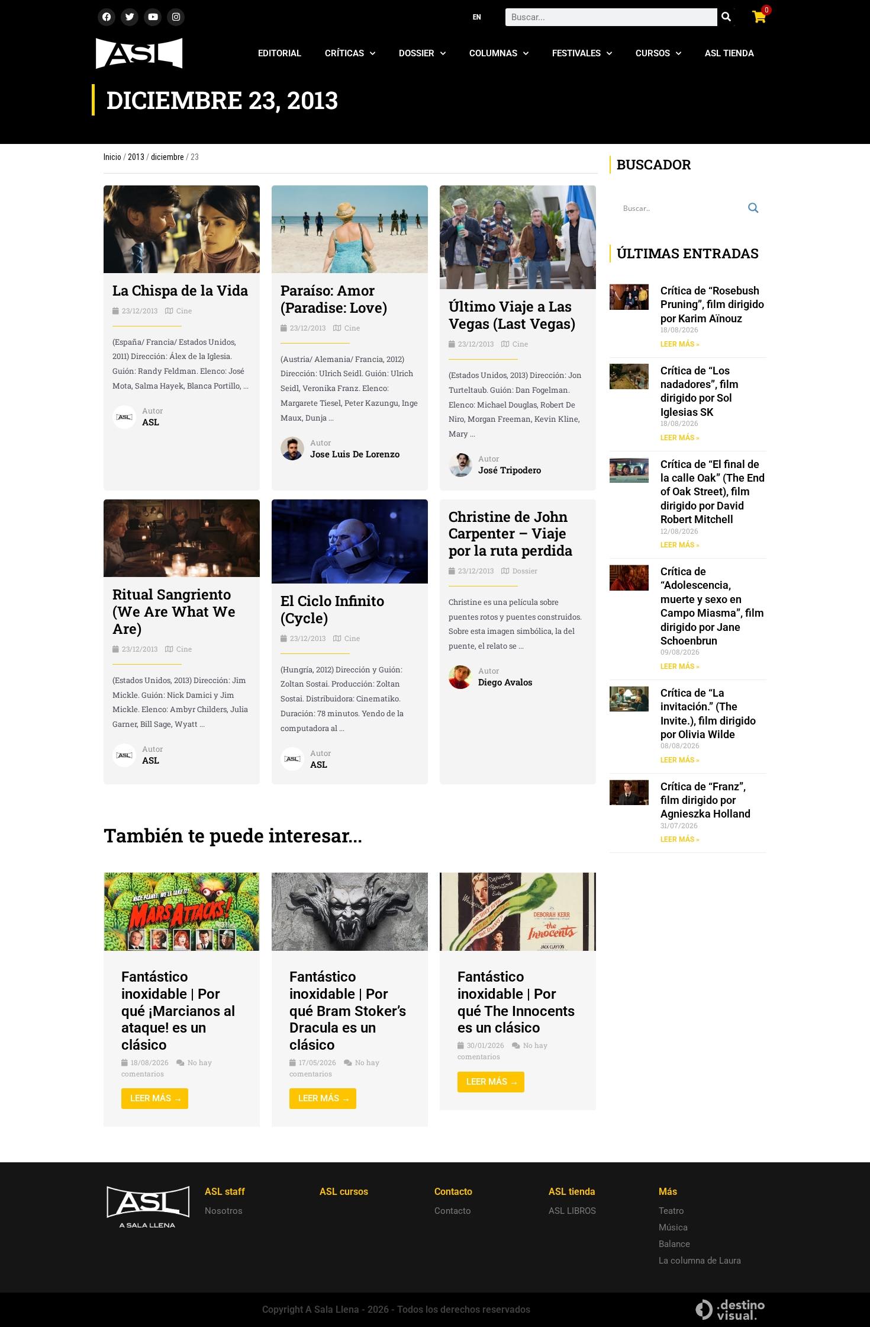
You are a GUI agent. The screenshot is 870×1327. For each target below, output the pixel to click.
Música (673, 1227)
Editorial (279, 53)
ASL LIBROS (572, 1211)
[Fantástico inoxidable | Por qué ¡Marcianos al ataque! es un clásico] (182, 911)
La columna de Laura (700, 1260)
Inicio (112, 157)
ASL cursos (344, 1191)
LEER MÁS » (680, 344)
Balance (674, 1244)
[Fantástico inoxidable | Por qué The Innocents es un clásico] (518, 911)
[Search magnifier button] (753, 208)
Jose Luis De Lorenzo (354, 454)
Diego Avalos (505, 682)
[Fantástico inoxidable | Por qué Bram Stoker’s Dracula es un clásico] (350, 911)
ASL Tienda (729, 53)
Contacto (452, 1211)
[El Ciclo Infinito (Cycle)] (350, 541)
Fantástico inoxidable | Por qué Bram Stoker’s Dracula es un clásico (347, 1011)
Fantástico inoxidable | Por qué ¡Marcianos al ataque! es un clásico (178, 1011)
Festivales (576, 53)
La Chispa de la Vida (180, 290)
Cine (184, 310)
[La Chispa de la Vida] (182, 228)
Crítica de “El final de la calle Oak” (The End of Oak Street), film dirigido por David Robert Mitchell (712, 492)
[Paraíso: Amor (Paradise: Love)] (350, 228)
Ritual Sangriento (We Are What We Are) (174, 611)
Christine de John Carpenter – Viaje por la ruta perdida (510, 533)
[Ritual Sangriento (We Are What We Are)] (182, 537)
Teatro (671, 1211)
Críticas (344, 53)
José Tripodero (509, 470)
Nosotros (224, 1211)
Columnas (493, 53)
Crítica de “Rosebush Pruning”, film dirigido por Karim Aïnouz (712, 304)
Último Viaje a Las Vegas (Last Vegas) (512, 315)
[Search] (726, 17)
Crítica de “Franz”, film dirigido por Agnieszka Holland (705, 800)
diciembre (167, 157)
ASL (150, 422)
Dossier (416, 53)
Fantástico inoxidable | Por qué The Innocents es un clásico (516, 1002)
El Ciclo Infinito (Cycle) (332, 609)
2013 (136, 157)
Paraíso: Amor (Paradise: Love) (334, 299)
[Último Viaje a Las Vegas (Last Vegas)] (518, 236)
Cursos (653, 53)
